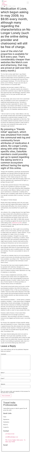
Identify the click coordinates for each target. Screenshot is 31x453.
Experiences (6, 419)
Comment (3, 354)
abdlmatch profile (17, 222)
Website (3, 384)
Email (3, 378)
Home (4, 417)
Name (3, 372)
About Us (5, 424)
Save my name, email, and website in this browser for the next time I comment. (15, 392)
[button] (28, 2)
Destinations (6, 422)
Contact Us (6, 427)
